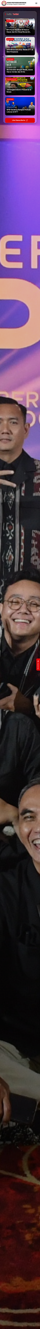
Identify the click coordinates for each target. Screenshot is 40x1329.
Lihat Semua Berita (18, 120)
